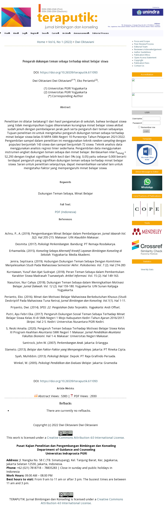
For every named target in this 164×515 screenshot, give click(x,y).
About (16, 33)
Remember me (148, 127)
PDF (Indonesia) (65, 212)
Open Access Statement (145, 57)
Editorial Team (141, 46)
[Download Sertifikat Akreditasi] (147, 85)
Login (24, 33)
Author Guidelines (142, 52)
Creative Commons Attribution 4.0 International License (85, 437)
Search (45, 33)
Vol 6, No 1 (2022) (60, 42)
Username (137, 118)
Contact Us (139, 65)
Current (55, 33)
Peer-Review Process (144, 44)
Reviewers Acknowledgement (147, 49)
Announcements (81, 33)
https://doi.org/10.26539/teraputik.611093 (69, 72)
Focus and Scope (142, 41)
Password (137, 123)
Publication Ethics (142, 54)
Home (7, 33)
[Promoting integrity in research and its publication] (147, 208)
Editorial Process (100, 33)
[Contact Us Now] (147, 183)
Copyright (138, 60)
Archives (66, 33)
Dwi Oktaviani (84, 42)
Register (35, 33)
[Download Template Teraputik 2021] (147, 154)
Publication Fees (141, 63)
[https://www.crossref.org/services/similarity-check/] (147, 247)
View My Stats (147, 269)
